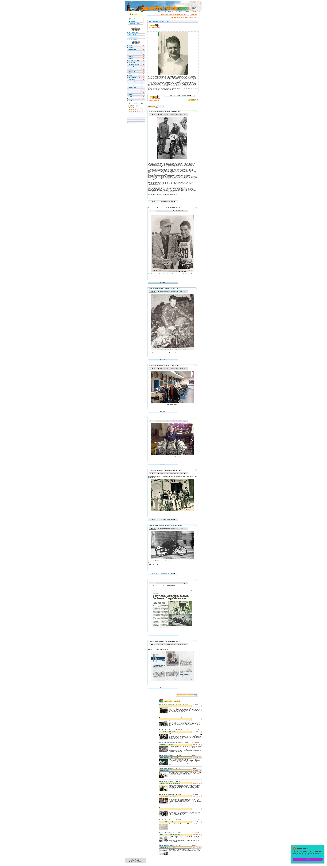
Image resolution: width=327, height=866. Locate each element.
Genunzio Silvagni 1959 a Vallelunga (168, 731)
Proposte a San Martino (134, 89)
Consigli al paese (133, 62)
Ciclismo (131, 58)
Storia (130, 98)
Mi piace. (171, 95)
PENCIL (134, 859)
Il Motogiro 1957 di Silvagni (166, 744)
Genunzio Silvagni (164, 706)
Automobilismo (132, 51)
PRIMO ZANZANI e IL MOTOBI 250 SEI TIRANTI (171, 834)
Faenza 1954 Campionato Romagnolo (169, 821)
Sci (129, 92)
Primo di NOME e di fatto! (166, 770)
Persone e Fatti (132, 87)
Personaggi (131, 85)
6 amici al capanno (164, 719)
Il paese (130, 75)
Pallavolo (131, 83)
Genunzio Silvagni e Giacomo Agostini (169, 796)
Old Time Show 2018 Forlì (166, 809)
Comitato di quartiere (134, 60)
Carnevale (131, 54)
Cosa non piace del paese (135, 66)
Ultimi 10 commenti (133, 32)
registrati (136, 14)
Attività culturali (132, 49)
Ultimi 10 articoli (132, 34)
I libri (130, 73)
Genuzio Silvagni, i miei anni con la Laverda (170, 783)
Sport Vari (131, 94)
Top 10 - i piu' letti (133, 39)
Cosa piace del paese (134, 68)
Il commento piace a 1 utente (167, 201)
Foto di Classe (132, 71)
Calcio (130, 53)
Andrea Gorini (168, 704)
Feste (130, 69)
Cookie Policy (131, 122)
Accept (307, 859)
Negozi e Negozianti (133, 81)
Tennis (130, 100)
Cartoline (131, 56)
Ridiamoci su (132, 91)
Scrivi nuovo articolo (135, 23)
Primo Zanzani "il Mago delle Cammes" (169, 757)
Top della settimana (133, 37)
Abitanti (130, 45)
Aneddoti (131, 47)
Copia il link (152, 114)
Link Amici (131, 120)
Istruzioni (132, 21)
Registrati (132, 18)
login (132, 14)
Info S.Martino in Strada (134, 77)
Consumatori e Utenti (134, 64)
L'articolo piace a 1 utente (183, 95)
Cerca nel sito (131, 118)
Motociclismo (132, 79)
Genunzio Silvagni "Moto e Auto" (167, 847)
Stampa (130, 96)
